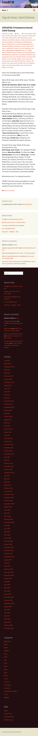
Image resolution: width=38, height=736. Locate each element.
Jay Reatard (9, 48)
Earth (5, 657)
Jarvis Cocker (25, 46)
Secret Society (11, 59)
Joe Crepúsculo (26, 48)
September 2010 (9, 472)
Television (7, 688)
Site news (7, 682)
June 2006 (7, 585)
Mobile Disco (15, 55)
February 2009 (8, 519)
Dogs (5, 654)
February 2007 (8, 569)
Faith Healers (10, 44)
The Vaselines (30, 63)
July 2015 (7, 388)
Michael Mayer (30, 52)
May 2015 (7, 395)
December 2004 (9, 628)
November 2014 (9, 401)
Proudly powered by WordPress (11, 732)
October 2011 (8, 451)
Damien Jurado (20, 40)
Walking (6, 697)
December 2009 (9, 494)
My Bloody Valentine (26, 55)
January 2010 (8, 491)
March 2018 (7, 363)
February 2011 (8, 463)
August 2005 (7, 606)
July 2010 (7, 476)
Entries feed (8, 714)
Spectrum (29, 59)
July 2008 (7, 525)
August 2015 (7, 385)
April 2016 (7, 373)
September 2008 (9, 522)
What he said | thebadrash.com (11, 256)
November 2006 (9, 575)
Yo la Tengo (9, 67)
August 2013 (7, 420)
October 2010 (8, 469)
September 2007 (9, 557)
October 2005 (8, 600)
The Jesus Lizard (12, 63)
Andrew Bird (9, 36)
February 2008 (8, 541)
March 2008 (7, 538)
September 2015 (9, 382)
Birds (5, 644)
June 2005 (7, 613)
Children (6, 651)
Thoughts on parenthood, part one (12, 219)
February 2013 (8, 429)
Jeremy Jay (17, 48)
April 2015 (7, 398)
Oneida (18, 57)
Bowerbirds (12, 38)
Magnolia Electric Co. (21, 50)
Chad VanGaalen (22, 38)
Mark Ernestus (12, 52)
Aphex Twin (17, 36)
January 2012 (8, 441)
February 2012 (8, 438)
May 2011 (7, 460)
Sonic (24, 59)
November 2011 (9, 448)
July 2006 (7, 581)
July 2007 (7, 563)
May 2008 (7, 532)
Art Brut (30, 36)
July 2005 (7, 610)
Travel (6, 694)
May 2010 (7, 479)
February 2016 (8, 376)
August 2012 (7, 432)
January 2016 (8, 379)
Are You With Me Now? (8, 228)
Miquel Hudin (6, 253)
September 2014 (9, 407)
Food (5, 663)
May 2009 (7, 513)
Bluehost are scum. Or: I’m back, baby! (13, 222)
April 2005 (7, 619)
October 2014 (8, 404)
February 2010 (8, 488)
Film (5, 660)
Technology (7, 685)
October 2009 (8, 501)
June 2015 (7, 392)
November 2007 (9, 550)
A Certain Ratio (27, 33)
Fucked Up (18, 44)
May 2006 (7, 588)
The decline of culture (10, 691)
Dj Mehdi (25, 42)
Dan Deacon (28, 40)
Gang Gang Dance (27, 44)
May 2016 (7, 370)
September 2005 (9, 603)
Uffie (17, 65)
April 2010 (7, 482)
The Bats (28, 61)
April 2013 (7, 426)
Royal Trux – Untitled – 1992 (10, 232)
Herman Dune (17, 46)
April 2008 (7, 535)
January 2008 (8, 544)
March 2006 (7, 594)
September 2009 (9, 504)
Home (6, 666)
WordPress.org (8, 720)
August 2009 (7, 507)
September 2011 (9, 454)
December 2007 (9, 547)
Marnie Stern (21, 52)
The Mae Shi (21, 63)
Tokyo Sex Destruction (9, 65)
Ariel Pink (24, 36)
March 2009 (7, 516)
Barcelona (7, 641)
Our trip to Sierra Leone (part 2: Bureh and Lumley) (13, 345)
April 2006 (7, 591)
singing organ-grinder (8, 248)
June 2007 (7, 566)
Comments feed (9, 717)
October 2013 (8, 416)
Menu (4, 10)
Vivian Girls (23, 65)
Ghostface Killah (7, 46)
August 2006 (7, 578)
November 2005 (9, 597)
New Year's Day (11, 57)
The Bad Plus (21, 61)
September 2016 (9, 367)
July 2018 (7, 360)
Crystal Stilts (11, 40)
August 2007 (7, 560)
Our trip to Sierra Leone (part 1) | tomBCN (14, 261)
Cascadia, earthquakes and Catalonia (13, 225)
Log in (6, 710)
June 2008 (7, 529)
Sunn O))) (14, 61)
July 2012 (7, 435)
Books (6, 647)
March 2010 (7, 485)
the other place (27, 204)
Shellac (19, 59)
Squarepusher (6, 61)
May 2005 (7, 616)
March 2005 (7, 622)
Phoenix (23, 57)
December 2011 (9, 444)
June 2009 (7, 510)
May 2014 (7, 413)
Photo (6, 676)
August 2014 (7, 410)
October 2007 (8, 553)
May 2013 (7, 423)
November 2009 (9, 497)
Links (5, 669)
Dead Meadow (18, 42)
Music (18, 33)
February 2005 (8, 625)
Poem (6, 679)
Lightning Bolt (10, 50)
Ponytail (29, 57)
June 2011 (7, 457)
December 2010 (9, 466)
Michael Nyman (6, 55)
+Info (15, 245)
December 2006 (9, 572)
